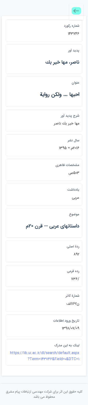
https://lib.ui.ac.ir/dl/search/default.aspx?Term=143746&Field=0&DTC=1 (44, 356)
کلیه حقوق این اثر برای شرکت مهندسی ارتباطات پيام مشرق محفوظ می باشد (44, 394)
